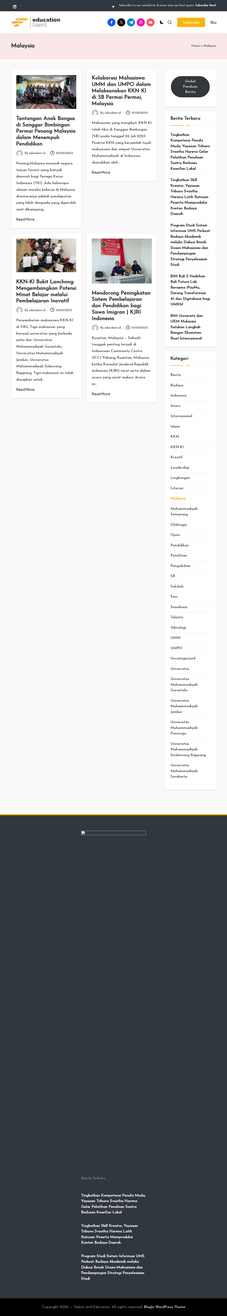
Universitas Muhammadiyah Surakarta (184, 770)
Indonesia (178, 395)
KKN (174, 437)
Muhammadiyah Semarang (184, 511)
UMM (175, 638)
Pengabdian (180, 566)
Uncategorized (182, 658)
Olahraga (178, 525)
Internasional (181, 416)
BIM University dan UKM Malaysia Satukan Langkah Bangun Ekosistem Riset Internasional (186, 327)
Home (195, 46)
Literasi (176, 488)
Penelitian (178, 555)
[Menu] (213, 22)
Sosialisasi (178, 607)
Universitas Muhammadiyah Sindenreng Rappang (188, 749)
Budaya (176, 385)
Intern (175, 406)
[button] (191, 22)
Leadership (179, 468)
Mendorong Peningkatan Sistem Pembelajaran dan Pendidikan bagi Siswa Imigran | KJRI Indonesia (121, 306)
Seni (174, 597)
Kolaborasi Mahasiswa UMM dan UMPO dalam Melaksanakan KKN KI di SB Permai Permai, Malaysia (121, 90)
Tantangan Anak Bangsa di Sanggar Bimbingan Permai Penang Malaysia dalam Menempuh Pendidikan (46, 131)
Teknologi (178, 628)
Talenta (176, 617)
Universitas (179, 669)
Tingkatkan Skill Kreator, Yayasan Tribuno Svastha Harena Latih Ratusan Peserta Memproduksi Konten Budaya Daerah (189, 197)
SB (172, 576)
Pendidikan (179, 545)
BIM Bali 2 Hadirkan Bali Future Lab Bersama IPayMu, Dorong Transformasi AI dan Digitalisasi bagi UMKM (190, 290)
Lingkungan (180, 478)
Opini (175, 535)
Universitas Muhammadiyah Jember (184, 706)
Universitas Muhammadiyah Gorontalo (184, 684)
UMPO (176, 648)
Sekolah (177, 586)
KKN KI (177, 447)
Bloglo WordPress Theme (164, 1307)
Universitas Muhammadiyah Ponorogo (184, 727)
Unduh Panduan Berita (190, 86)
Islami (175, 426)
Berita (175, 375)
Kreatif (176, 457)
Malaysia (178, 498)
